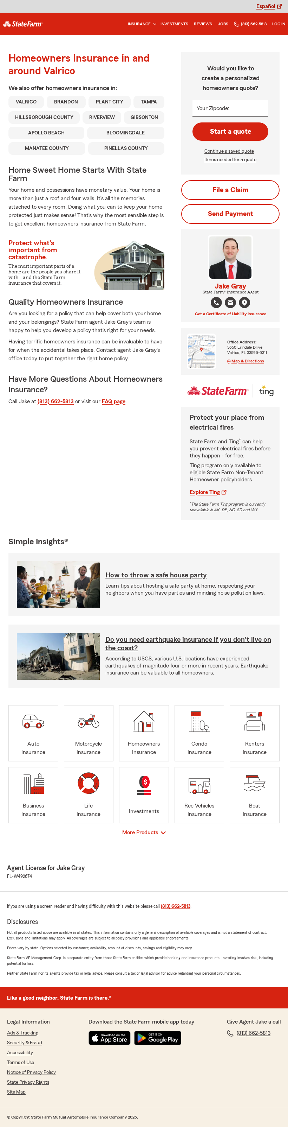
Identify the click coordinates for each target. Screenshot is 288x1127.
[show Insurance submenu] (153, 24)
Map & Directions (247, 361)
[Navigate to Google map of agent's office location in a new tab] (244, 302)
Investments (174, 24)
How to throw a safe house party (156, 575)
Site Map (16, 1092)
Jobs (223, 24)
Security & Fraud (24, 1042)
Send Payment (230, 213)
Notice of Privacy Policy (31, 1072)
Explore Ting (205, 492)
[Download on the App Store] (110, 1038)
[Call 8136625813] (216, 302)
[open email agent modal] (230, 303)
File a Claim (230, 190)
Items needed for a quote (230, 159)
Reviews (203, 24)
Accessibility (20, 1052)
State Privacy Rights (28, 1082)
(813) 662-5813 (254, 24)
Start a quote (230, 131)
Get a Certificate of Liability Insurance (230, 314)
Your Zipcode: (213, 108)
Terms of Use (20, 1062)
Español (265, 6)
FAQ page (113, 401)
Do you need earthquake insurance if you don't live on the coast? (188, 644)
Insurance (139, 24)
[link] (23, 24)
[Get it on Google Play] (157, 1038)
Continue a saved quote (229, 151)
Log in (278, 24)
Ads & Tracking (22, 1033)
